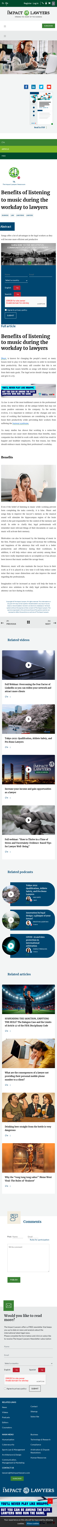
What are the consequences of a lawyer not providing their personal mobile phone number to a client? (27, 1076)
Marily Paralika (40, 950)
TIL (14, 182)
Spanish (8, 294)
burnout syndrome (20, 423)
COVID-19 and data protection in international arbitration (35, 941)
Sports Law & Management (13, 1449)
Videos (5, 1412)
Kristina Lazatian (40, 923)
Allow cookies (33, 1523)
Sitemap (34, 1411)
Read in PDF (39, 127)
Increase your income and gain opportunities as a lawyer (28, 791)
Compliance (36, 1444)
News (4, 1407)
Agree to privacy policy (17, 310)
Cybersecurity (8, 1444)
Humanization (8, 1439)
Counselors (7, 1427)
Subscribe (48, 26)
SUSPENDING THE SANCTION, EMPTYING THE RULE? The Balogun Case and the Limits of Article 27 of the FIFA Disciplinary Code (28, 1022)
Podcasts (6, 1417)
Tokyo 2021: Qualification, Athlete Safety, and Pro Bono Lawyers (28, 740)
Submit (10, 315)
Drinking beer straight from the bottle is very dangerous (28, 1128)
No (17, 288)
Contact (34, 1406)
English (8, 287)
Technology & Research (40, 1439)
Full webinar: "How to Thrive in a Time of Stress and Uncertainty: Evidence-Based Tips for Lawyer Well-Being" (28, 843)
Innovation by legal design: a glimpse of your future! (38, 915)
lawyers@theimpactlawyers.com (16, 1473)
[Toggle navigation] (5, 26)
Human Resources (38, 1457)
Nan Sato (37, 898)
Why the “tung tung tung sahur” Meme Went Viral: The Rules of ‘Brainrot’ (28, 1179)
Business (34, 1434)
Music (4, 358)
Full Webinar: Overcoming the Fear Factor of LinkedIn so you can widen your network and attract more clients (28, 688)
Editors (5, 1422)
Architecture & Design (11, 1454)
